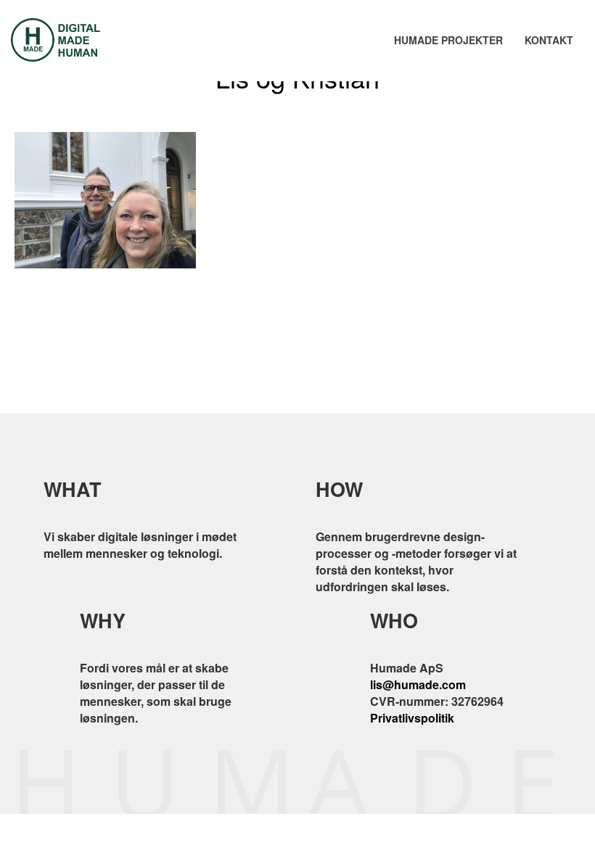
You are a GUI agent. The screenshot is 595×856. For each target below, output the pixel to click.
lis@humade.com (418, 684)
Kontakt (549, 40)
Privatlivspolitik (412, 717)
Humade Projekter (448, 40)
